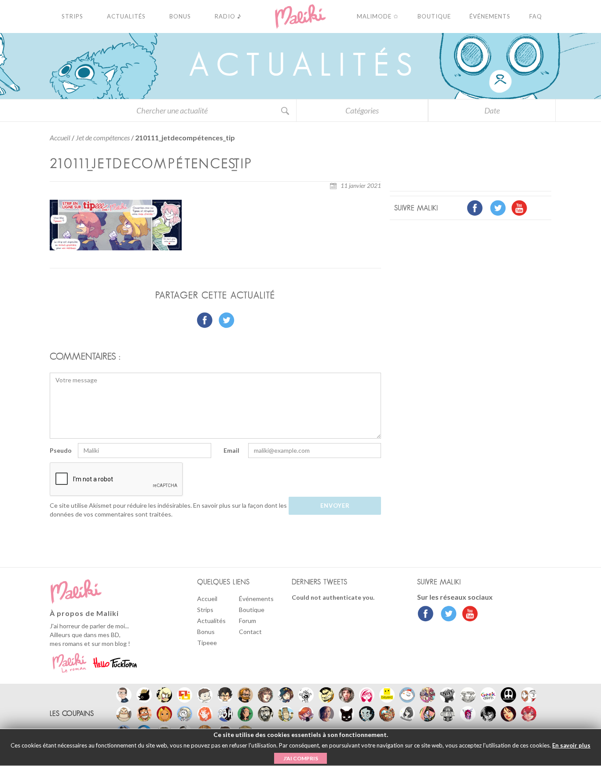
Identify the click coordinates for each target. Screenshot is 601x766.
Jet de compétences (103, 137)
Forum (247, 620)
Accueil (60, 137)
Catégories (362, 110)
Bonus (206, 631)
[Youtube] (468, 614)
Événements (256, 598)
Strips (205, 609)
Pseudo (61, 450)
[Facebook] (425, 614)
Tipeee (207, 642)
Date (492, 110)
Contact (250, 631)
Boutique (251, 609)
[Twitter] (446, 614)
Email (231, 450)
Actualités (211, 620)
